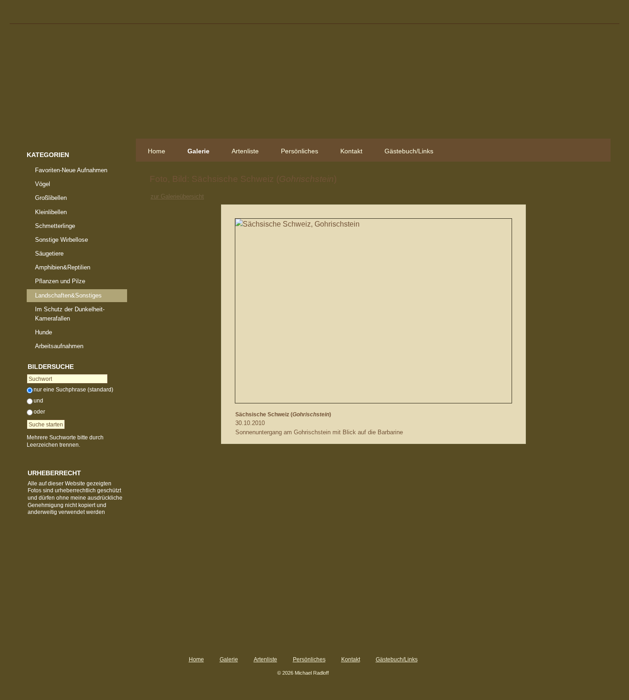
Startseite (76, 85)
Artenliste (245, 151)
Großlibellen (51, 197)
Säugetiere (49, 253)
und (38, 400)
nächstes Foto (397, 195)
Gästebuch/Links (408, 151)
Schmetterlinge (55, 225)
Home (156, 151)
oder (39, 411)
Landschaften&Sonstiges (68, 295)
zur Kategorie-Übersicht (376, 195)
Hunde (43, 332)
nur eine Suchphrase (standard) (73, 389)
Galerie (198, 151)
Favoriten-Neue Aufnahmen (71, 170)
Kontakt (351, 151)
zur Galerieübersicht (177, 196)
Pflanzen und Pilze (60, 281)
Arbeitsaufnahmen (59, 346)
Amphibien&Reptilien (62, 267)
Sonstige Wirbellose (61, 239)
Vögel (42, 184)
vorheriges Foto (356, 195)
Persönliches (299, 151)
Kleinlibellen (51, 212)
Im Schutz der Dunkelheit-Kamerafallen (70, 314)
